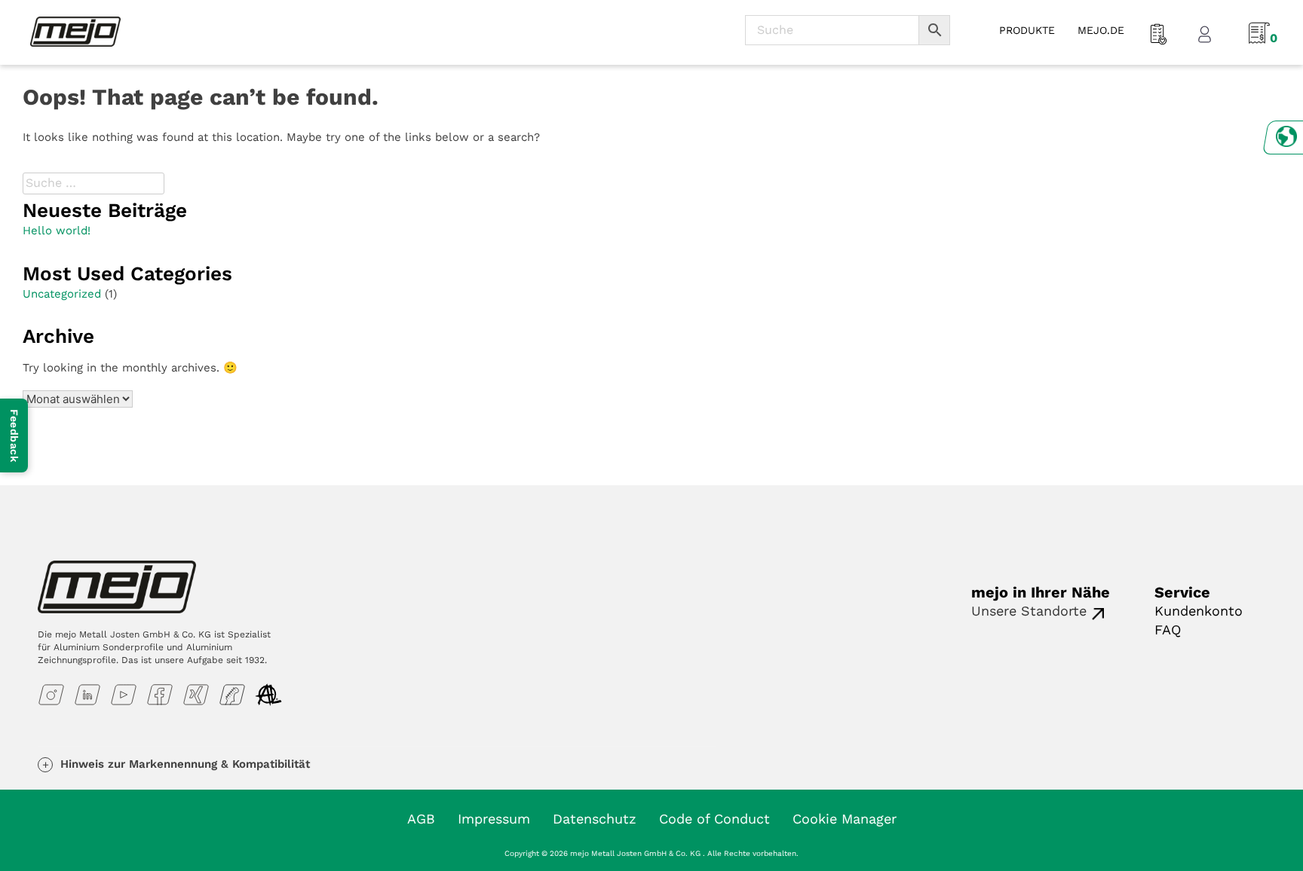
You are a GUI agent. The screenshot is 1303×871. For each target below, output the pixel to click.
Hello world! (56, 230)
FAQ (1167, 629)
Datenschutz (594, 819)
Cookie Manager (845, 819)
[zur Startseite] (75, 31)
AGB (421, 819)
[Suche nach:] (95, 183)
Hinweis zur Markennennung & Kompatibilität (185, 764)
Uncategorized (62, 294)
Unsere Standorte (1029, 611)
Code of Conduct (714, 819)
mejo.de (1101, 30)
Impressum (494, 819)
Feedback (14, 435)
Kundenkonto (1198, 611)
